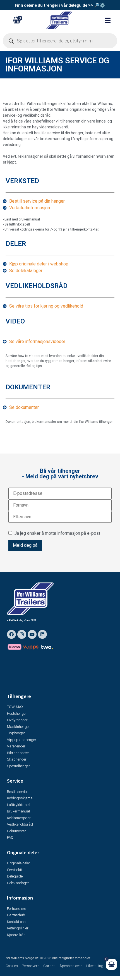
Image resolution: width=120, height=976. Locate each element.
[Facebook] (11, 634)
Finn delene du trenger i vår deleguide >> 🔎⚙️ (60, 5)
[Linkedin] (42, 634)
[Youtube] (32, 634)
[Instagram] (21, 634)
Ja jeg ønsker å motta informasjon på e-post (56, 533)
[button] (110, 20)
